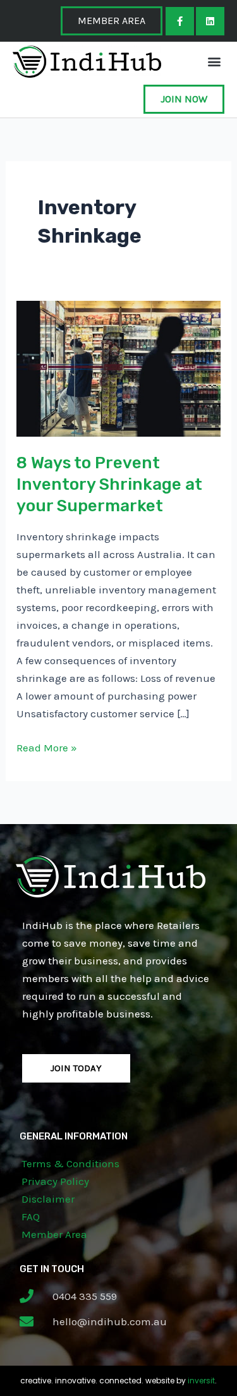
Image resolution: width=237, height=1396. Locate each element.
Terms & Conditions (70, 1163)
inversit (201, 1380)
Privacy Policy (55, 1181)
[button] (214, 61)
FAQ (30, 1216)
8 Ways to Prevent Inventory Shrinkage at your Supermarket (109, 484)
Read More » (46, 746)
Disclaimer (48, 1199)
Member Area (54, 1234)
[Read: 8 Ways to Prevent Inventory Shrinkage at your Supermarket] (118, 367)
